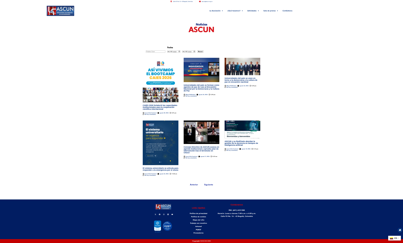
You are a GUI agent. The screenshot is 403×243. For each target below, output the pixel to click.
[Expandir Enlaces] (400, 230)
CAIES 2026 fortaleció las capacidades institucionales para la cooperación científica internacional (160, 107)
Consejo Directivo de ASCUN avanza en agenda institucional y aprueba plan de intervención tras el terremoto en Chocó (201, 150)
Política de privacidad (198, 213)
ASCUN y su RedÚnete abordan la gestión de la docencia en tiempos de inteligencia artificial (241, 143)
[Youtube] (172, 214)
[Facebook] (159, 214)
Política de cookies (198, 217)
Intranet (198, 226)
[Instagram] (163, 214)
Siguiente (208, 184)
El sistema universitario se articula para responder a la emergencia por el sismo (160, 169)
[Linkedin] (168, 214)
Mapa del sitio (198, 220)
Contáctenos (287, 11)
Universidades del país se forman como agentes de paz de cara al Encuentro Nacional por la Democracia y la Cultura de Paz (201, 88)
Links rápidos (198, 208)
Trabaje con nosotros (198, 223)
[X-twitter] (155, 214)
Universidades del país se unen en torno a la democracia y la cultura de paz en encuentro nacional (241, 80)
